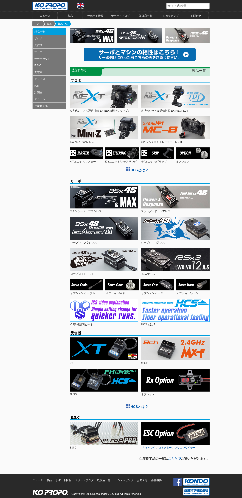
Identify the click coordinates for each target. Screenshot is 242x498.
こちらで (174, 458)
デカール (39, 99)
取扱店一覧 (145, 15)
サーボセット (42, 58)
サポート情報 (95, 15)
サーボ (38, 51)
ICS (36, 85)
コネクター (165, 447)
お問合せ (196, 15)
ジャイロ (39, 78)
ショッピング (171, 15)
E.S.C (37, 65)
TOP (37, 23)
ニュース (45, 15)
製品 (49, 23)
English (80, 8)
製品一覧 (63, 23)
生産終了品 (41, 105)
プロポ (38, 38)
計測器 (38, 92)
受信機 (38, 45)
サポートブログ (120, 15)
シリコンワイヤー (185, 447)
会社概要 (156, 480)
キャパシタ (149, 447)
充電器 (38, 72)
